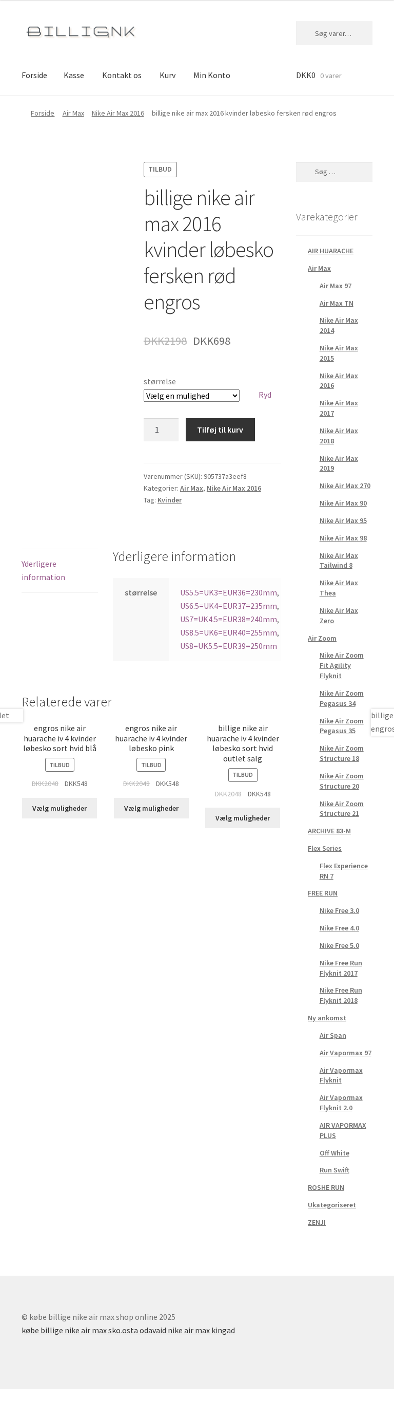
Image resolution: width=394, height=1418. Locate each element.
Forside (34, 75)
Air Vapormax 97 (345, 1052)
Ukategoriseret (332, 1204)
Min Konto (211, 75)
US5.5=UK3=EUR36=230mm (228, 592)
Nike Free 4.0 (339, 927)
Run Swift (334, 1169)
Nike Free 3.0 (339, 910)
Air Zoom (322, 638)
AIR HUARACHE (330, 250)
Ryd (265, 394)
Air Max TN (336, 303)
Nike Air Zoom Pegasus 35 (342, 726)
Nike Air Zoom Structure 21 (342, 808)
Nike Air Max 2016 (118, 113)
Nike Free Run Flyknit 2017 (341, 968)
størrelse (160, 381)
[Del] (36, 1398)
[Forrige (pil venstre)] (11, 1413)
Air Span (333, 1035)
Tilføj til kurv (220, 429)
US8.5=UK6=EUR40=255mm (228, 632)
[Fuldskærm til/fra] (61, 1398)
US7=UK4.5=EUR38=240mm (228, 619)
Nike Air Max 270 (345, 485)
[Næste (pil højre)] (36, 1413)
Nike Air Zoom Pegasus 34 (342, 698)
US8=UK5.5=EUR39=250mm (228, 646)
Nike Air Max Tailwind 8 (339, 560)
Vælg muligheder (59, 808)
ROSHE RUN (326, 1187)
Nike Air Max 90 (343, 503)
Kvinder (169, 500)
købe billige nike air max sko (71, 1330)
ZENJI (317, 1222)
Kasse (74, 75)
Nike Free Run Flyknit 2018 (341, 995)
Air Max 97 (335, 285)
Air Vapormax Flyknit (341, 1075)
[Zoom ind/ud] (85, 1398)
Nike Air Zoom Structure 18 (342, 753)
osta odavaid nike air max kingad (178, 1330)
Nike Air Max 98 (343, 538)
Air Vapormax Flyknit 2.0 (341, 1102)
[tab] (60, 571)
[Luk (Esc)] (11, 1398)
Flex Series (325, 848)
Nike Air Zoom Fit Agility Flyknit (342, 665)
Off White (334, 1153)
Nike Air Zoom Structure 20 (342, 781)
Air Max (73, 113)
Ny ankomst (327, 1017)
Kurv (167, 75)
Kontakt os (122, 75)
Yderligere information (43, 570)
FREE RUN (323, 893)
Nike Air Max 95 (343, 520)
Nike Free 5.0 (339, 945)
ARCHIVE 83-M (329, 830)
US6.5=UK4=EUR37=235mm (228, 606)
